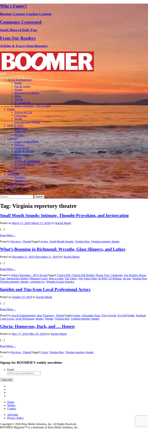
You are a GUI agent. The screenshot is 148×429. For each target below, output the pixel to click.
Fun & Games (22, 86)
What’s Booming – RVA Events (32, 105)
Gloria (44, 352)
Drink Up (19, 131)
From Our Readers (18, 183)
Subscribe (6, 379)
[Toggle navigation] (1, 74)
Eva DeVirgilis (125, 315)
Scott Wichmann (25, 318)
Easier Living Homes (26, 141)
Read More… (8, 235)
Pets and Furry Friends (27, 122)
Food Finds (20, 128)
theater (39, 318)
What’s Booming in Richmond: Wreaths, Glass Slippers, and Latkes (62, 249)
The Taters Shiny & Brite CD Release (99, 278)
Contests (12, 187)
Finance (18, 144)
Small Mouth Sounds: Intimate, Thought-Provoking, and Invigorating (64, 215)
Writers (11, 405)
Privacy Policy (15, 417)
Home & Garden (24, 151)
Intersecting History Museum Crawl (27, 278)
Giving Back (21, 148)
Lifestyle (12, 138)
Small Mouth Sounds (61, 241)
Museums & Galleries (26, 92)
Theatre (18, 99)
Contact (11, 408)
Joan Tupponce (45, 315)
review (44, 241)
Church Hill (63, 275)
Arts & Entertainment (19, 79)
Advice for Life (23, 112)
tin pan (127, 278)
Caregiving (20, 115)
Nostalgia (19, 177)
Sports (18, 157)
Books (18, 83)
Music (17, 96)
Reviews (19, 167)
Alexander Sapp (91, 315)
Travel (10, 170)
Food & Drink (15, 125)
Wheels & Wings (24, 164)
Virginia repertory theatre (105, 241)
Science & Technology (27, 161)
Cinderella (116, 275)
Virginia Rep (82, 241)
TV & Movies (22, 102)
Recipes (18, 135)
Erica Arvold (108, 315)
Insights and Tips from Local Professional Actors (45, 289)
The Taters (71, 278)
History (18, 180)
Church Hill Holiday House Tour (90, 275)
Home (10, 402)
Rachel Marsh (63, 223)
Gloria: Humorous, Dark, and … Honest (37, 326)
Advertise (12, 414)
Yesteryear (13, 174)
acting (76, 315)
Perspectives (21, 154)
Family (11, 109)
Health (18, 118)
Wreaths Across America (60, 281)
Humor (18, 89)
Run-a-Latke (56, 278)
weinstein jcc (37, 281)
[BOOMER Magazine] (47, 70)
